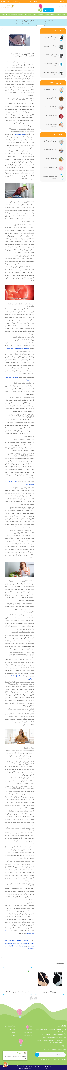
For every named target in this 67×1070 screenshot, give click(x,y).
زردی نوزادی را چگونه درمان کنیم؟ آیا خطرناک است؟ (50, 159)
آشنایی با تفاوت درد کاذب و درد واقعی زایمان (50, 150)
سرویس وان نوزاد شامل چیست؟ (50, 141)
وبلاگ (3, 14)
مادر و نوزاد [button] (40, 14)
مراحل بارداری (40, 23)
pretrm (32, 943)
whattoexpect (24, 943)
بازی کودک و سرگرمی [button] (50, 14)
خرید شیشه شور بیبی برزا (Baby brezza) (50, 46)
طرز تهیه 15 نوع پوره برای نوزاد (50, 89)
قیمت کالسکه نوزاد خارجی (50, 72)
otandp (19, 940)
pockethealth (9, 946)
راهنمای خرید (12, 1032)
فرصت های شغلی (27, 1032)
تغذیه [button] (63, 14)
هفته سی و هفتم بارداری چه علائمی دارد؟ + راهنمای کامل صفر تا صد (50, 115)
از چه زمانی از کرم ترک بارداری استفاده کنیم (51, 107)
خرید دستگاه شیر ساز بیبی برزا (51, 37)
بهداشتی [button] (59, 14)
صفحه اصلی (50, 23)
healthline (16, 943)
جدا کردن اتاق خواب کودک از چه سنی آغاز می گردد (50, 124)
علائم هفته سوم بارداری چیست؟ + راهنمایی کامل (50, 167)
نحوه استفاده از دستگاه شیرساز (50, 176)
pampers (12, 940)
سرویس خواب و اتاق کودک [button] (24, 14)
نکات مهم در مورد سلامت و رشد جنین (18, 348)
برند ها (8, 14)
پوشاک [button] (34, 14)
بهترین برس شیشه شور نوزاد (50, 64)
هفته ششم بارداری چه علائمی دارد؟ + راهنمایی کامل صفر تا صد (50, 98)
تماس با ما (12, 1029)
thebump (26, 940)
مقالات (45, 23)
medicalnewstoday (20, 946)
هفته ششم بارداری (19, 134)
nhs (6, 940)
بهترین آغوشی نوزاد (51, 55)
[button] (31, 998)
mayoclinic (31, 949)
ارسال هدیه (12, 1036)
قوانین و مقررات (28, 1036)
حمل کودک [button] (14, 14)
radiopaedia (8, 943)
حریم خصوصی (28, 1039)
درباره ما (30, 1029)
